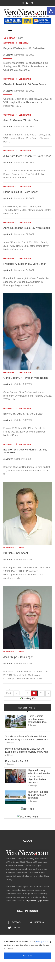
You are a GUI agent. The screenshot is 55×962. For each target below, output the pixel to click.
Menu (10, 30)
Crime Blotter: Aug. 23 (18, 761)
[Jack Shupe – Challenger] (27, 617)
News (21, 548)
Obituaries (8, 43)
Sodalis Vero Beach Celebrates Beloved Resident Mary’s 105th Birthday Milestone (28, 738)
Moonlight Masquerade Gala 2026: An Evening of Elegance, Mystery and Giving (28, 750)
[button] (51, 11)
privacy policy (41, 941)
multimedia (8, 548)
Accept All (27, 956)
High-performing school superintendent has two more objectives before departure (39, 776)
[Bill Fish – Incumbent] (27, 513)
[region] (27, 948)
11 (41, 693)
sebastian (24, 43)
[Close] (52, 937)
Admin (9, 55)
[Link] (15, 722)
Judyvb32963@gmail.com (37, 900)
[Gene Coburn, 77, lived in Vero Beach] (27, 331)
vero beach (25, 79)
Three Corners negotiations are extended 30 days (39, 719)
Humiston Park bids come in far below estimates (38, 795)
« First (8, 691)
